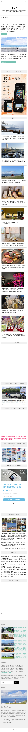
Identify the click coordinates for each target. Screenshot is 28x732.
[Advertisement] (14, 597)
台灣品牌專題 (4, 34)
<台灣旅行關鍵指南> (10, 536)
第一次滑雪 (16, 574)
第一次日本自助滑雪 (10, 574)
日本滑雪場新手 (18, 567)
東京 (12, 572)
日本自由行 (7, 572)
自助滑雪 (22, 574)
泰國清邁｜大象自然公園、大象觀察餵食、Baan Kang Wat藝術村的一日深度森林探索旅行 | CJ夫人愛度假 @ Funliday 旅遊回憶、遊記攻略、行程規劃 (13, 438)
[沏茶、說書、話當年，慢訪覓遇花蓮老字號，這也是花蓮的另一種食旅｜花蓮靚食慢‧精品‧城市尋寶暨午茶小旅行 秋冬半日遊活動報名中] (14, 44)
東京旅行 (16, 572)
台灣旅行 (9, 559)
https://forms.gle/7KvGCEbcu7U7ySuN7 (17, 548)
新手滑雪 (21, 561)
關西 (6, 576)
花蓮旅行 (4, 576)
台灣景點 (19, 559)
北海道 (22, 556)
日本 (4, 563)
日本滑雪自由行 (11, 569)
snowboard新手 (15, 556)
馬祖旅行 (11, 576)
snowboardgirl (10, 556)
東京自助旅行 (20, 572)
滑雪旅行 (4, 574)
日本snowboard (9, 564)
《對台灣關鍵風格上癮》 (6, 533)
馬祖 (8, 576)
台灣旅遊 (15, 559)
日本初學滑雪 (15, 564)
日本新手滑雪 (20, 564)
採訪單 (23, 544)
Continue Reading (10, 62)
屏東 (14, 561)
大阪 (23, 559)
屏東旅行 (17, 561)
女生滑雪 (11, 561)
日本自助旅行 (18, 570)
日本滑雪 (12, 567)
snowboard (4, 556)
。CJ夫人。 (14, 8)
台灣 (4, 558)
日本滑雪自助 (4, 569)
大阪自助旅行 (6, 561)
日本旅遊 (8, 567)
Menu (4, 1)
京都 (20, 556)
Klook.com (3, 613)
